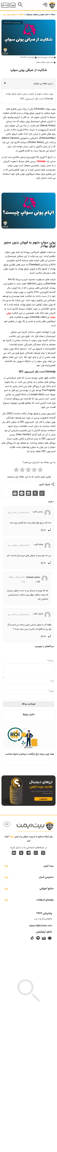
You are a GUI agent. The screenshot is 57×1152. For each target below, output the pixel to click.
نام (52, 681)
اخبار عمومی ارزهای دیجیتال (37, 14)
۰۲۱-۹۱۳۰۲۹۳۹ (43, 919)
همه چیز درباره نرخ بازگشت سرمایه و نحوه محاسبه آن (28, 754)
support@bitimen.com (40, 926)
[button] (45, 5)
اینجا (11, 836)
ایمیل (51, 691)
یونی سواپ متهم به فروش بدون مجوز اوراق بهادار (29, 94)
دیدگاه (50, 661)
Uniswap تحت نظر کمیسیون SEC (36, 99)
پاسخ (43, 530)
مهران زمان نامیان (42, 57)
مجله (53, 14)
